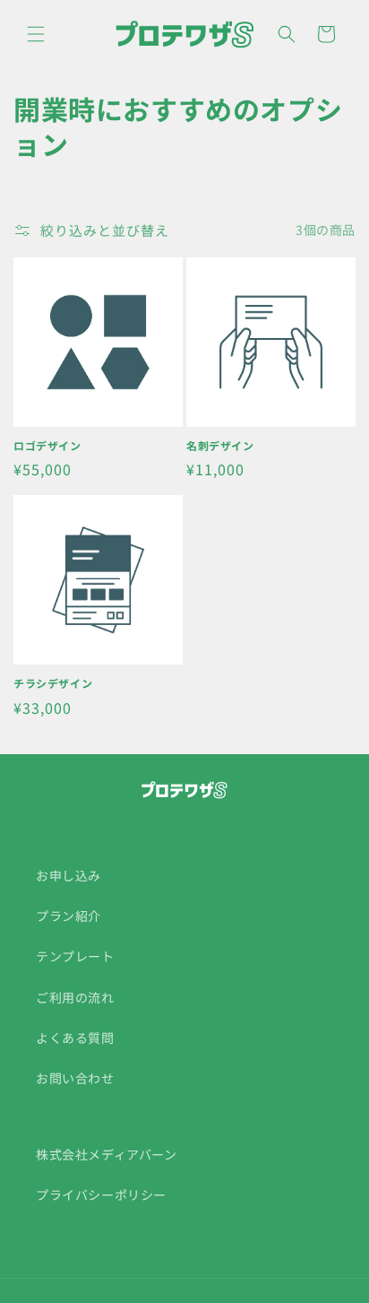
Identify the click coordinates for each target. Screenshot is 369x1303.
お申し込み (68, 875)
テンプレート (75, 956)
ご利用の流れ (75, 997)
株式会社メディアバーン (106, 1154)
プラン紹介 (68, 916)
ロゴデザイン (47, 446)
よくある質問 (75, 1038)
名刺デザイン (220, 446)
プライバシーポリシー (101, 1194)
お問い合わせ (75, 1078)
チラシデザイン (52, 683)
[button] (36, 34)
